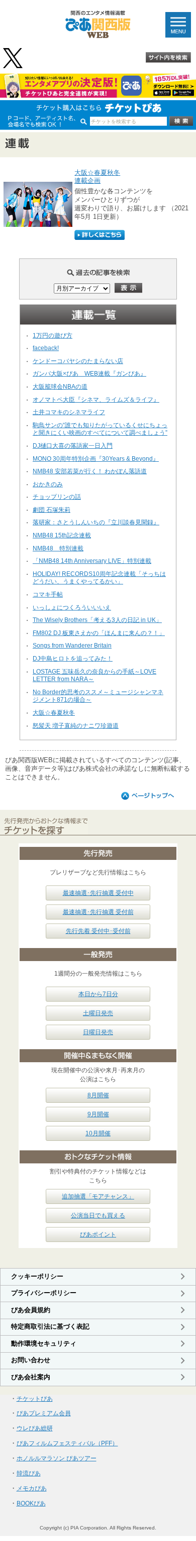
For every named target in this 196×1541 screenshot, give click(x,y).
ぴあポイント (98, 1234)
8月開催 (98, 1095)
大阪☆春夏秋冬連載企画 (97, 177)
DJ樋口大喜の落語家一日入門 (73, 445)
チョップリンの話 (57, 496)
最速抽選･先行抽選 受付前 (98, 911)
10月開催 (98, 1133)
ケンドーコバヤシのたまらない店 (78, 361)
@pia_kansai (13, 58)
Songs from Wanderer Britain (72, 645)
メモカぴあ (32, 1488)
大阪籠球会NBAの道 (60, 386)
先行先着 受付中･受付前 (98, 931)
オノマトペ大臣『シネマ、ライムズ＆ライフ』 (96, 399)
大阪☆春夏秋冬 (54, 712)
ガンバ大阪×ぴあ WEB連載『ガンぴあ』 (89, 373)
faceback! (46, 348)
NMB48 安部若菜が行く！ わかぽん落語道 (90, 471)
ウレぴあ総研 (35, 1428)
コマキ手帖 (48, 594)
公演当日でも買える (98, 1215)
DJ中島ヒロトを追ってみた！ (73, 658)
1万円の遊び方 (52, 335)
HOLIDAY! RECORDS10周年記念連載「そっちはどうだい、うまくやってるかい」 (99, 577)
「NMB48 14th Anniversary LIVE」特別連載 (92, 560)
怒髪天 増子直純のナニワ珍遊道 (76, 725)
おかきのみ (48, 484)
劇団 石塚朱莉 (51, 509)
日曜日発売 (98, 1032)
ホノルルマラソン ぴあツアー (56, 1458)
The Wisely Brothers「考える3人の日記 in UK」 (97, 620)
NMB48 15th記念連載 (62, 535)
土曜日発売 (98, 1013)
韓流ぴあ (29, 1473)
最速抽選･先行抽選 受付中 (98, 892)
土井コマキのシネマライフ (69, 412)
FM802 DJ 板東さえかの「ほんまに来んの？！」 (99, 633)
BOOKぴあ (31, 1503)
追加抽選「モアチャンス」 (98, 1196)
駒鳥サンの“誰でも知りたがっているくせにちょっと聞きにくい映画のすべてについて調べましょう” (100, 429)
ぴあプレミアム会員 (44, 1413)
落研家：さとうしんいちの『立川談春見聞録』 (96, 522)
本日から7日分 (98, 994)
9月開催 (98, 1114)
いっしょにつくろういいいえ (72, 607)
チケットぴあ (35, 1398)
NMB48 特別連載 (58, 548)
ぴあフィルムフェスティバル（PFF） (67, 1443)
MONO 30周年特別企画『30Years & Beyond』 (96, 458)
